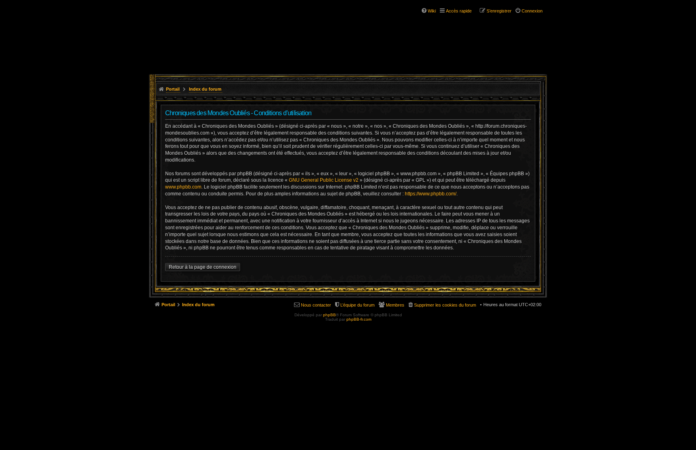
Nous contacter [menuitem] (316, 305)
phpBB (329, 315)
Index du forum (205, 89)
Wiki (432, 10)
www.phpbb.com (183, 187)
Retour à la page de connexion (202, 267)
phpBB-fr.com (358, 319)
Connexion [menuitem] (532, 10)
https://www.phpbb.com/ (430, 194)
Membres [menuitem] (395, 305)
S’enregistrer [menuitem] (499, 10)
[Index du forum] (198, 31)
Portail (173, 89)
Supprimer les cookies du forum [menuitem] (445, 305)
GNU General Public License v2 (323, 180)
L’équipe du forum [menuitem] (357, 305)
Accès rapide (459, 10)
